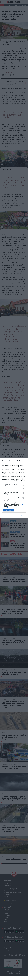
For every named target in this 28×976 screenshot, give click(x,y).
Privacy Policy (22, 515)
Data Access (14, 515)
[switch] (23, 488)
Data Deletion (6, 515)
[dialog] (14, 488)
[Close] (25, 461)
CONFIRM (8, 510)
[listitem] (14, 485)
